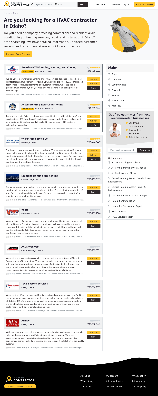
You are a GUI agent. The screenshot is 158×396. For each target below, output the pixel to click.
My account (112, 375)
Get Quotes (101, 4)
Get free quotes (114, 386)
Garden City (117, 100)
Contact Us (115, 4)
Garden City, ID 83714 (31, 179)
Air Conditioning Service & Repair (128, 167)
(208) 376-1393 (93, 287)
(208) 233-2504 (93, 213)
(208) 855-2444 (93, 108)
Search (83, 4)
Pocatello (116, 89)
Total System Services (34, 283)
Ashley (25, 320)
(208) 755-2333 (93, 70)
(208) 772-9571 (93, 250)
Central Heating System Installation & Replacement (129, 180)
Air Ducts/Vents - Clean (123, 173)
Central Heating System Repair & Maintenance (127, 188)
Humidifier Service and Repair (126, 206)
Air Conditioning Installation (126, 162)
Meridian (116, 79)
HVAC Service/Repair (122, 216)
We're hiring (86, 381)
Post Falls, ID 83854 (44, 71)
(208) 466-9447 (93, 142)
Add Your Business (144, 4)
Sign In (126, 4)
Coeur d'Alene (118, 84)
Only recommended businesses (20, 386)
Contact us (86, 386)
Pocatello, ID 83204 (30, 213)
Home (7, 13)
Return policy (138, 381)
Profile (93, 88)
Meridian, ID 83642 (44, 108)
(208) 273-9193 (93, 179)
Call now (93, 83)
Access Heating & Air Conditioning (42, 104)
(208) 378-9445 (93, 324)
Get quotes (144, 150)
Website (93, 79)
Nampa (115, 95)
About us (85, 375)
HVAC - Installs (119, 211)
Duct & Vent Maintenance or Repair (129, 195)
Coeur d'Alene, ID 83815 (32, 250)
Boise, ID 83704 (28, 324)
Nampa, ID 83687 (29, 142)
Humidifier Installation (123, 200)
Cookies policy (139, 386)
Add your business (115, 381)
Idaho (16, 13)
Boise (114, 74)
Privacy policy (138, 375)
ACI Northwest (30, 246)
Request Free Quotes (18, 54)
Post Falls (116, 105)
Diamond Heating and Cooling (39, 175)
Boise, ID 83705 (28, 287)
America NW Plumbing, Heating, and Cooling (48, 67)
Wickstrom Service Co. (34, 138)
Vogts (24, 209)
